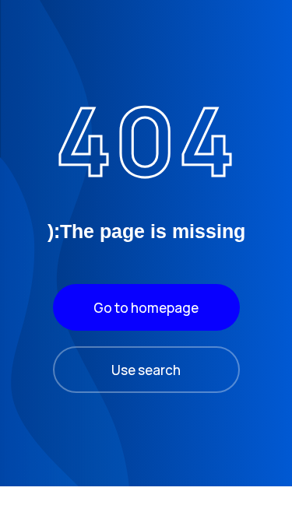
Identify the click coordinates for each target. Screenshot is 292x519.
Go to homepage (146, 308)
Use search (146, 370)
